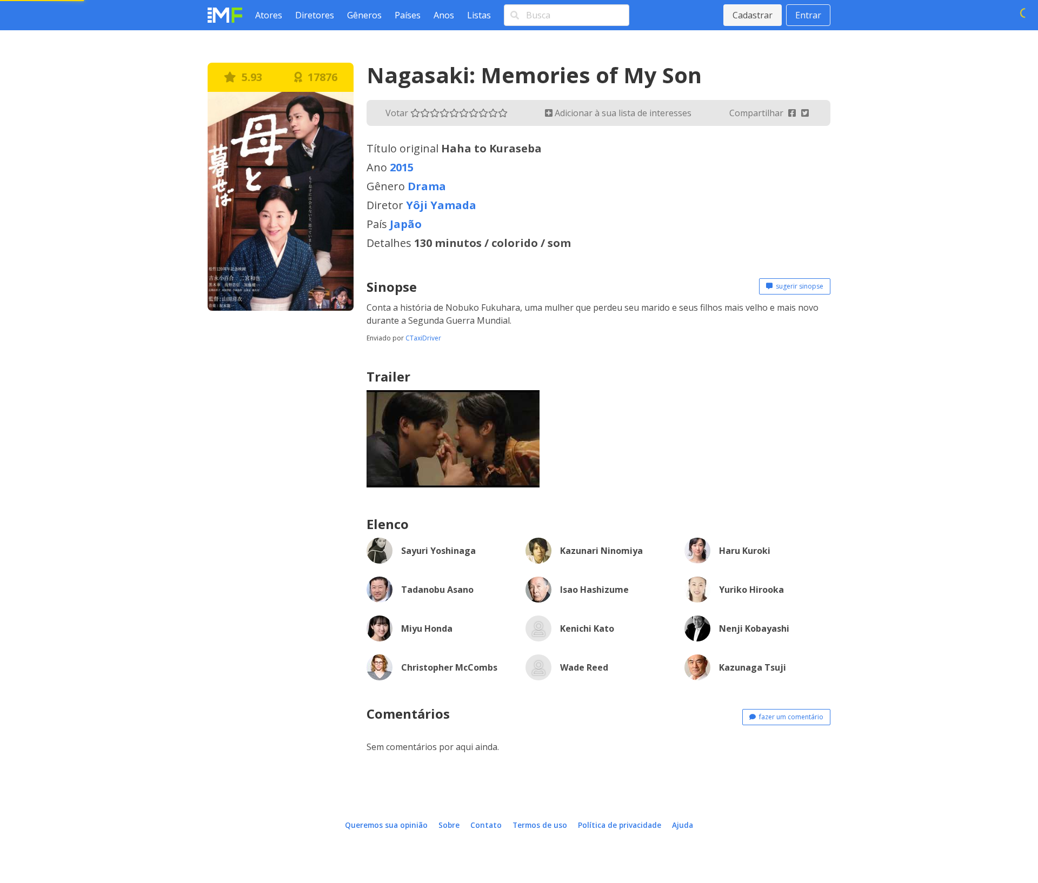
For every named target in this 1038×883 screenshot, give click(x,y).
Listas (479, 15)
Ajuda (682, 825)
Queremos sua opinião (386, 825)
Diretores (314, 15)
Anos (444, 15)
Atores (268, 15)
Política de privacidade (619, 825)
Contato (486, 825)
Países (408, 15)
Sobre (449, 825)
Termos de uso (540, 825)
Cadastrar (753, 15)
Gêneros (364, 15)
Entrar (808, 15)
